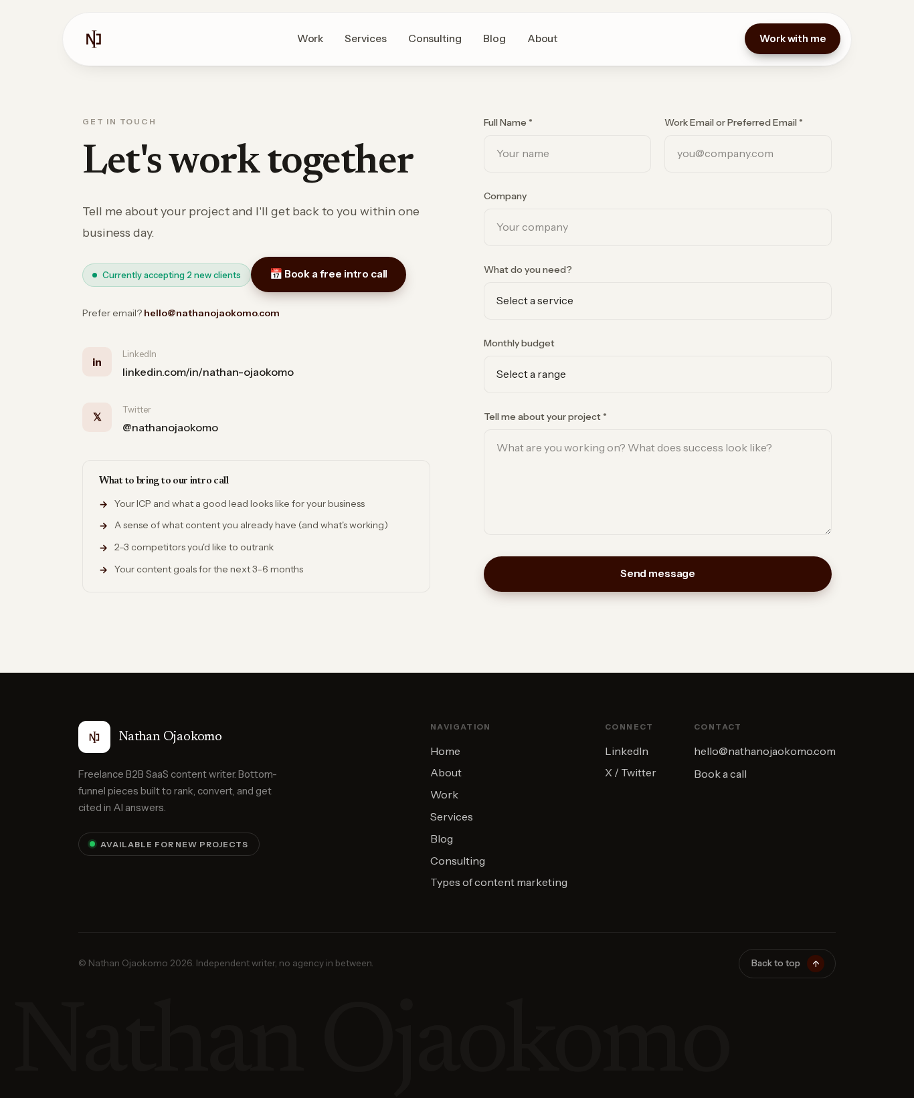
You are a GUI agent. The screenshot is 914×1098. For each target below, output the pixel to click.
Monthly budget (519, 343)
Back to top (785, 963)
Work (310, 38)
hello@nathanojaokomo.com (212, 313)
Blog (494, 38)
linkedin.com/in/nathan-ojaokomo (208, 371)
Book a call (720, 773)
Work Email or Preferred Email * (733, 122)
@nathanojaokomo (170, 427)
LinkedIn (626, 751)
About (542, 38)
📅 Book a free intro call (328, 273)
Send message (657, 573)
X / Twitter (630, 772)
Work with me (792, 38)
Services (365, 38)
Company (505, 196)
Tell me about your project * (545, 417)
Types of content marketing (498, 882)
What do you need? (528, 269)
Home (445, 751)
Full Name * (508, 122)
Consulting (435, 38)
